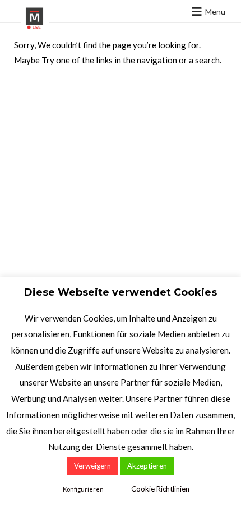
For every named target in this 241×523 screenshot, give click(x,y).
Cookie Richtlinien (160, 488)
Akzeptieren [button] (147, 465)
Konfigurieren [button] (83, 489)
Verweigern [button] (92, 465)
